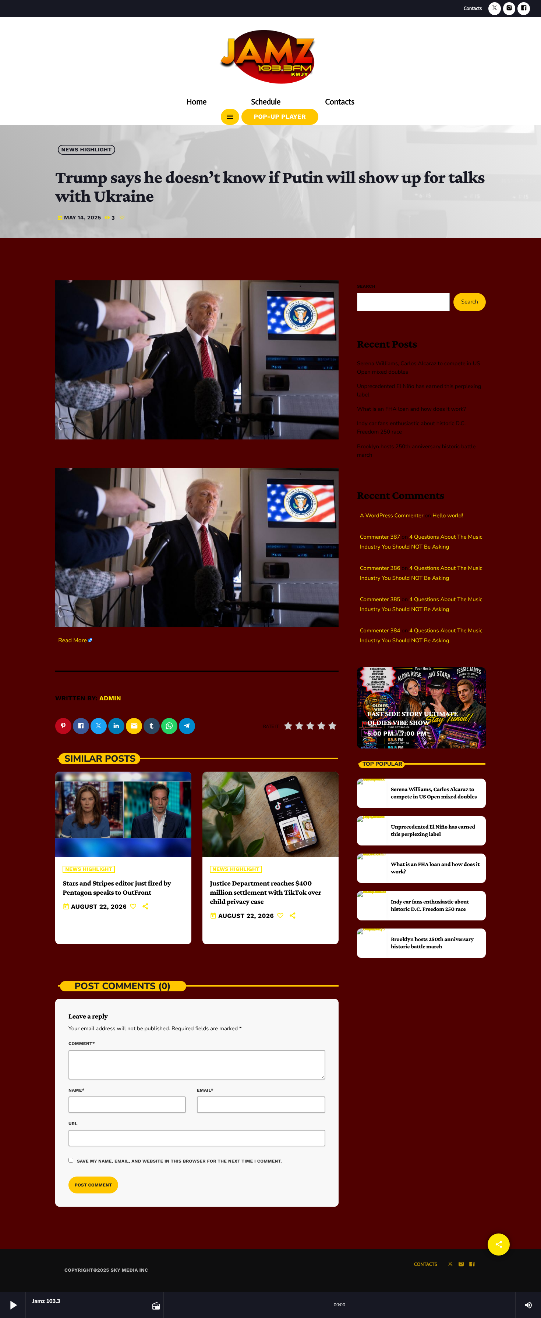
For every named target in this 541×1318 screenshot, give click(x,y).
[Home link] (270, 54)
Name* (76, 1090)
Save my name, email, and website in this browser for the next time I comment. (179, 1161)
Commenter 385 (380, 599)
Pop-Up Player (280, 117)
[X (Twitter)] (494, 8)
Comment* (81, 1043)
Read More (72, 640)
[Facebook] (523, 8)
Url (73, 1123)
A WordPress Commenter (391, 516)
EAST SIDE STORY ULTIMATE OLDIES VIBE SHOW (412, 718)
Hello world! (447, 516)
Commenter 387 (380, 537)
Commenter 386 (380, 568)
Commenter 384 (380, 631)
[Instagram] (509, 8)
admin (110, 698)
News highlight (86, 150)
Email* (205, 1090)
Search (366, 286)
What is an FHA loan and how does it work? (411, 409)
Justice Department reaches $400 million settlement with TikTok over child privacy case (265, 892)
